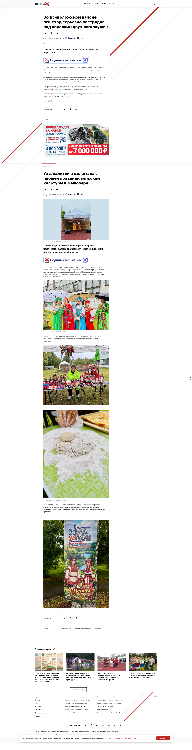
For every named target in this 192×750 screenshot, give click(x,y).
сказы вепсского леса (65, 628)
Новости (87, 3)
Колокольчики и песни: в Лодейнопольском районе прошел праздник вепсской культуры (78, 676)
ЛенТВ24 (51, 94)
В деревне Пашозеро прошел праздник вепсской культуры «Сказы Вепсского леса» (142, 675)
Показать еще (78, 690)
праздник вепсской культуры (83, 628)
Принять (163, 738)
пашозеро (98, 628)
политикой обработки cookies (125, 738)
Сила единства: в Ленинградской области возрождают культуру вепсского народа (109, 676)
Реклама (38, 710)
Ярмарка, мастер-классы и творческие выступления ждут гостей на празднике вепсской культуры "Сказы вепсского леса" (47, 677)
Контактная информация (44, 713)
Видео (96, 3)
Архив (37, 716)
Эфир (104, 3)
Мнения (112, 3)
